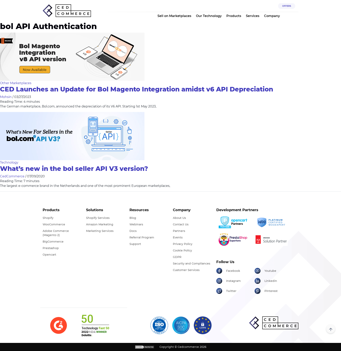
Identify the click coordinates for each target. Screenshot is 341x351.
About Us (179, 218)
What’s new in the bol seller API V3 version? (74, 168)
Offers (286, 6)
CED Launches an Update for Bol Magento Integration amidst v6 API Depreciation (136, 89)
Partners (179, 231)
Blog (132, 218)
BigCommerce (53, 241)
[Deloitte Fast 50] (95, 325)
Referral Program (141, 237)
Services (252, 16)
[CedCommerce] (67, 10)
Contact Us (180, 224)
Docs (133, 231)
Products (233, 16)
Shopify (48, 218)
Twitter (231, 291)
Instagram (233, 281)
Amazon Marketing (99, 224)
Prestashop (51, 248)
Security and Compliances (191, 263)
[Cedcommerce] (273, 322)
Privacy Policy (182, 244)
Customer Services (186, 270)
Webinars (136, 224)
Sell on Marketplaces (174, 16)
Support (135, 244)
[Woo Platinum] (272, 222)
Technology (9, 162)
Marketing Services (99, 231)
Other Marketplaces (15, 83)
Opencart (49, 254)
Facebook (233, 271)
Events (178, 237)
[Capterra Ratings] (58, 325)
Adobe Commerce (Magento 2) (56, 233)
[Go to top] (330, 328)
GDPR (177, 257)
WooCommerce (54, 224)
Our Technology (209, 16)
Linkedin (270, 281)
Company (272, 16)
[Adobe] (272, 239)
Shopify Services (98, 218)
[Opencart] (234, 222)
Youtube (270, 271)
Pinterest (271, 291)
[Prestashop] (234, 239)
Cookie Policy (182, 250)
